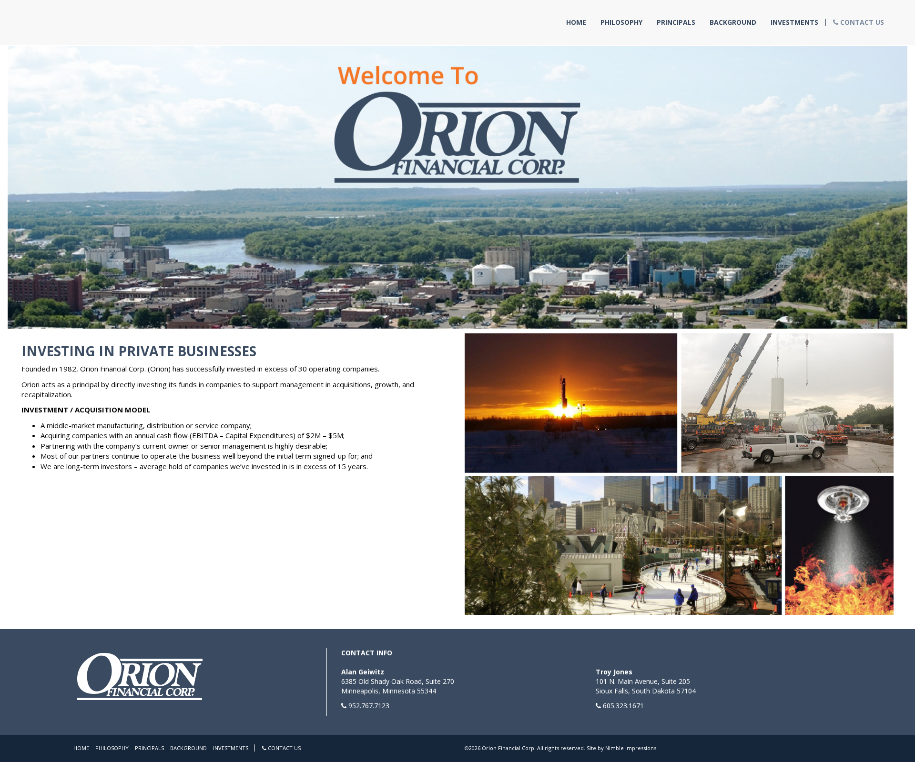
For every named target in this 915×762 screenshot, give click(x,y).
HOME (576, 22)
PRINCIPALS (676, 22)
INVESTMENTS (794, 22)
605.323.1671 (623, 705)
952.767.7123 (368, 705)
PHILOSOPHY (621, 22)
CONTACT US (861, 22)
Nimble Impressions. (631, 748)
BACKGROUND (733, 22)
